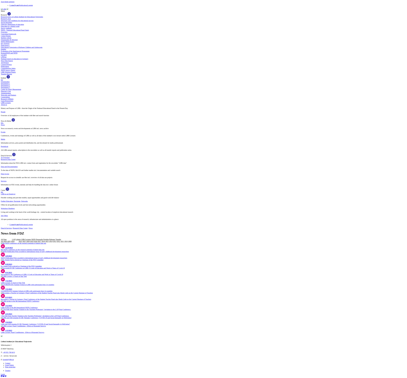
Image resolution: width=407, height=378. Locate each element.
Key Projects (5, 43)
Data (5, 239)
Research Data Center (8, 159)
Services (3, 181)
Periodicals (4, 146)
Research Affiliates (7, 99)
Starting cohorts (6, 38)
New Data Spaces (7, 61)
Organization (5, 82)
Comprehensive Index (8, 68)
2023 (16, 241)
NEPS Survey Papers (8, 70)
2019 (31, 241)
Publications (23, 5)
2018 (35, 241)
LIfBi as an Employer (8, 194)
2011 (62, 241)
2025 (9, 241)
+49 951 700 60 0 (9, 352)
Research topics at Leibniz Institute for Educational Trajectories (22, 17)
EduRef (3, 49)
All (2, 239)
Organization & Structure (9, 40)
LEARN (4, 55)
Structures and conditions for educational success (17, 21)
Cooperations (5, 97)
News (3, 125)
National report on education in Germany (14, 59)
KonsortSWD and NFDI (9, 53)
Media (3, 139)
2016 (43, 241)
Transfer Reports (6, 74)
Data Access (5, 174)
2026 (5, 241)
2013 (54, 241)
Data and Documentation (9, 167)
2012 (58, 241)
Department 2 (5, 85)
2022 (20, 241)
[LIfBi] (3, 9)
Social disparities (6, 22)
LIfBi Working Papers (8, 72)
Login (29, 5)
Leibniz (18, 239)
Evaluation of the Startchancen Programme (15, 51)
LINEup (3, 57)
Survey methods (6, 28)
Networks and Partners (8, 95)
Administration (6, 93)
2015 (47, 241)
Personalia (39, 239)
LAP (13, 239)
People (17, 5)
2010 (66, 241)
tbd (2, 80)
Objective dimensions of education (12, 24)
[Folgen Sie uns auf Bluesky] (3, 376)
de (32, 5)
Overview (4, 32)
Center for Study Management (11, 89)
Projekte (46, 239)
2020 (28, 241)
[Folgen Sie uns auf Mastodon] (5, 376)
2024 (12, 241)
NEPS (33, 239)
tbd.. (2, 123)
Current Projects (6, 64)
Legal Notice (9, 365)
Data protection (10, 367)
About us (4, 105)
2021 (24, 241)
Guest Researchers (7, 101)
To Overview (5, 157)
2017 (39, 241)
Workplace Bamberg (8, 208)
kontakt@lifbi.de (8, 359)
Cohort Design (6, 36)
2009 (70, 241)
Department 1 (5, 84)
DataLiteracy (5, 45)
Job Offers (4, 216)
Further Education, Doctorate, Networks (14, 201)
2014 (51, 241)
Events (3, 132)
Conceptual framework (8, 34)
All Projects (5, 63)
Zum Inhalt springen (7, 2)
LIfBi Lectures (6, 103)
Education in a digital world (10, 26)
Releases (52, 239)
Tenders (7, 371)
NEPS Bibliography (7, 42)
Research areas (6, 19)
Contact (12, 5)
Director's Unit (6, 91)
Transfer (58, 239)
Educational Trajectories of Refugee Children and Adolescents (21, 47)
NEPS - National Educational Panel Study (15, 30)
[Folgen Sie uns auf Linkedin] (1, 376)
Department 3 (5, 87)
